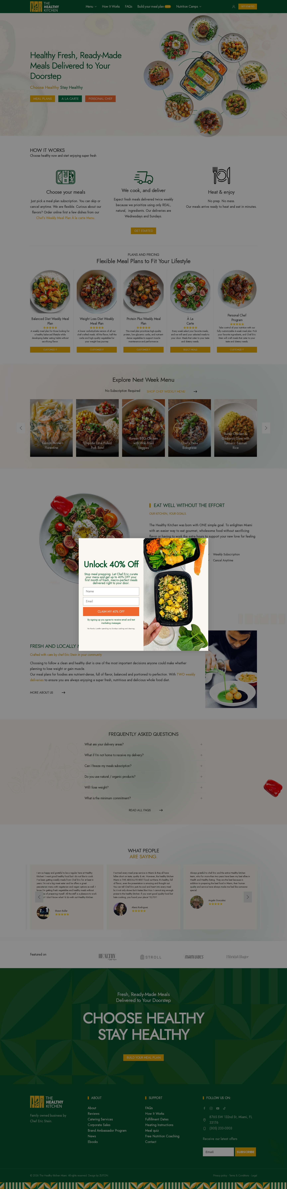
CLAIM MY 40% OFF (111, 611)
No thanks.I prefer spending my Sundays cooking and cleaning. (111, 628)
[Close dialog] (204, 542)
